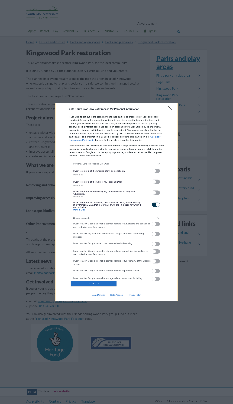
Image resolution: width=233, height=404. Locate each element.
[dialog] (116, 202)
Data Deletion (98, 295)
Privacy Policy (134, 295)
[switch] (156, 171)
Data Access (116, 295)
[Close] (171, 109)
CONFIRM (94, 283)
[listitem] (116, 163)
